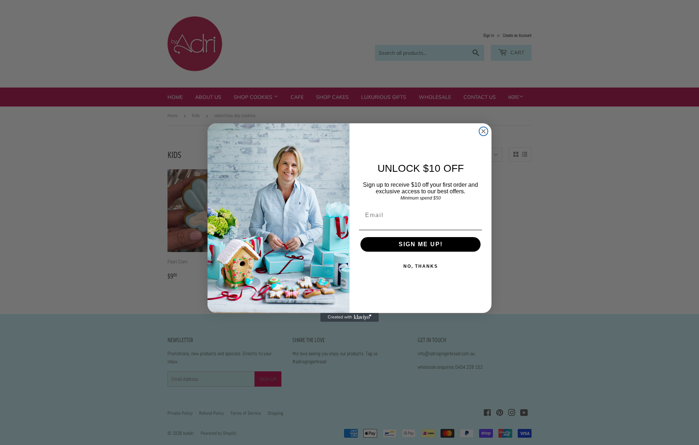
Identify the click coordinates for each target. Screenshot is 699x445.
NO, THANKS (420, 266)
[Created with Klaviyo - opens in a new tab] (349, 317)
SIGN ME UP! (421, 244)
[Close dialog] (483, 131)
